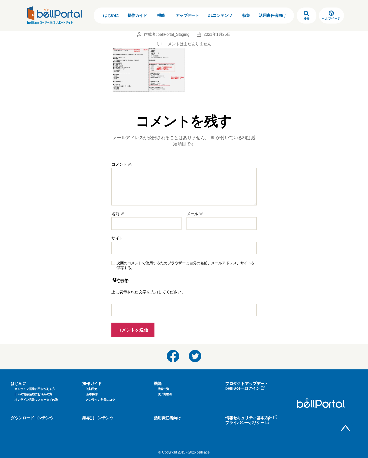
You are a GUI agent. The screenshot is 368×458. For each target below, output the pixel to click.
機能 (161, 15)
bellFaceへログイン (242, 388)
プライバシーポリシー (244, 422)
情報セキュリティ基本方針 (248, 418)
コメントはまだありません (187, 44)
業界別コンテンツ (97, 418)
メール (195, 214)
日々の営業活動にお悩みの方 (33, 394)
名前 (117, 214)
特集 (246, 15)
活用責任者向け (272, 15)
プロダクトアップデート (246, 383)
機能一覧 (163, 389)
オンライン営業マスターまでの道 (36, 399)
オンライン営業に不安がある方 (35, 389)
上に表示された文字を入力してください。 (148, 292)
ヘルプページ (331, 18)
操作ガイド (137, 15)
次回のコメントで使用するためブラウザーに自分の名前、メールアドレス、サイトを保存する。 (185, 265)
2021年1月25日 (217, 34)
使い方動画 (165, 394)
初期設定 (92, 389)
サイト (117, 238)
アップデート (187, 15)
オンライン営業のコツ (100, 399)
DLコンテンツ (220, 15)
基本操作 (92, 394)
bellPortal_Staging (173, 34)
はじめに (111, 15)
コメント (121, 164)
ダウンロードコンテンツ (32, 418)
